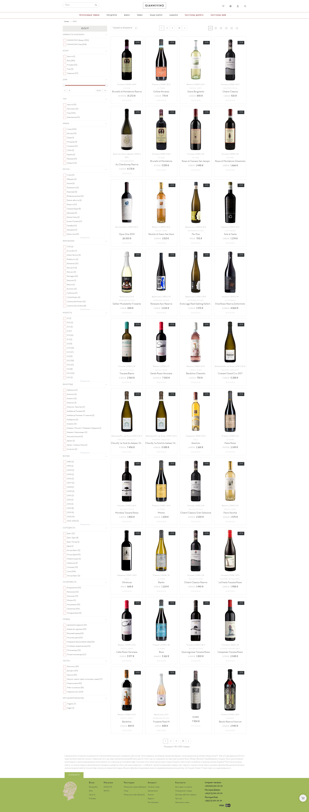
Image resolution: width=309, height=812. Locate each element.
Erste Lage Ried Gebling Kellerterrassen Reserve (203, 304)
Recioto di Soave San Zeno (161, 234)
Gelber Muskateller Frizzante (127, 304)
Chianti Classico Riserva (195, 582)
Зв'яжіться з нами (182, 803)
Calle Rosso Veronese (126, 652)
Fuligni (126, 88)
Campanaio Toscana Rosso (230, 652)
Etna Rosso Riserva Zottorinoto (230, 304)
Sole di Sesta (230, 234)
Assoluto (195, 443)
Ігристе (92, 795)
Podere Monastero (230, 579)
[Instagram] (207, 805)
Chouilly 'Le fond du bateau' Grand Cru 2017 (132, 443)
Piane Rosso (230, 443)
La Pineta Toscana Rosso (230, 582)
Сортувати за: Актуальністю (122, 28)
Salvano (230, 718)
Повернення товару (183, 791)
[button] (210, 28)
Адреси (151, 799)
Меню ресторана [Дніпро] (135, 787)
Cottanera (230, 231)
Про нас (178, 799)
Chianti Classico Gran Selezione (195, 513)
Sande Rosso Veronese (161, 374)
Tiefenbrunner (127, 161)
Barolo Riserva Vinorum (230, 722)
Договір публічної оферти (186, 795)
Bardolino (126, 722)
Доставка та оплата (183, 787)
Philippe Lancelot (230, 370)
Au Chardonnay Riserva (127, 165)
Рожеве (92, 799)
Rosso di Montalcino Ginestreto (230, 161)
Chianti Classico (230, 92)
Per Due (196, 234)
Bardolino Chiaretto (195, 374)
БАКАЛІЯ (108, 787)
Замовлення (153, 791)
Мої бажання (153, 803)
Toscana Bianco (126, 374)
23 (179, 28)
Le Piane (161, 88)
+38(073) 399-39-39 (213, 801)
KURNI (196, 717)
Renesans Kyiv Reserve (161, 304)
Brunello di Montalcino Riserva (127, 92)
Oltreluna (127, 582)
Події (126, 791)
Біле (91, 791)
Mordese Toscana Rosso (126, 513)
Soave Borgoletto (195, 92)
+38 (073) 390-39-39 (213, 794)
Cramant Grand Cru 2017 (230, 374)
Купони (151, 795)
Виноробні (93, 787)
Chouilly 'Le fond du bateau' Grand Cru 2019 (167, 443)
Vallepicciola (230, 88)
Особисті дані (154, 787)
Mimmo (161, 513)
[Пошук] (96, 5)
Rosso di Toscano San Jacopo (196, 161)
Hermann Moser (196, 231)
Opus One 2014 (127, 234)
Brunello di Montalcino (161, 161)
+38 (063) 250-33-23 (214, 786)
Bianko (161, 582)
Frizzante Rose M (161, 722)
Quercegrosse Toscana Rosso (196, 652)
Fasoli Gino (196, 88)
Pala (196, 440)
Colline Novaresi (161, 92)
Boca (161, 652)
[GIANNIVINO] (154, 6)
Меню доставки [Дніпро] (134, 795)
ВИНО (106, 791)
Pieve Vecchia (230, 513)
